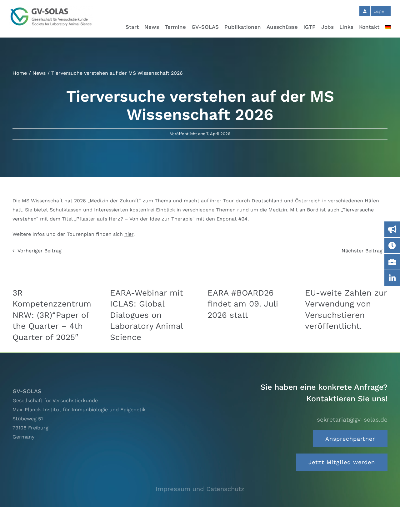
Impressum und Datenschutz (200, 489)
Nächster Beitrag (362, 251)
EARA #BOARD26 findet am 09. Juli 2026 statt (243, 304)
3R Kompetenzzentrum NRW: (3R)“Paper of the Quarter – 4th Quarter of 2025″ (51, 315)
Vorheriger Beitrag (40, 251)
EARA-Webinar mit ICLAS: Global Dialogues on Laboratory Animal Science (146, 315)
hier (128, 234)
